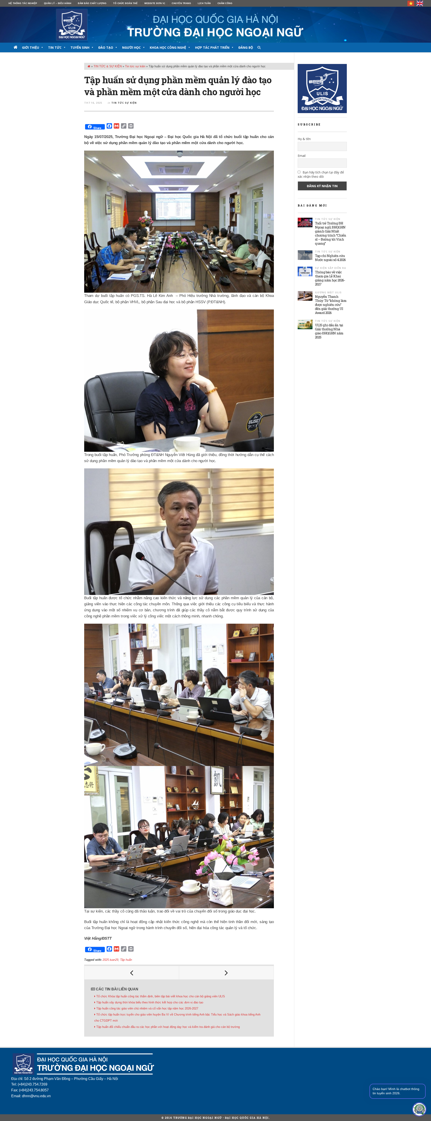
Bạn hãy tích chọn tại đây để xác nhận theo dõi (321, 174)
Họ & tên (304, 139)
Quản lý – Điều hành (57, 3)
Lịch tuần (204, 3)
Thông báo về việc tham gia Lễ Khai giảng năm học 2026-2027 (330, 278)
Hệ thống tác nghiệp (23, 3)
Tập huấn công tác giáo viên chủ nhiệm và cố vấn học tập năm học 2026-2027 (147, 1008)
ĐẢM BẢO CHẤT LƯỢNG (92, 3)
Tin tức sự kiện (135, 66)
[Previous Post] (131, 972)
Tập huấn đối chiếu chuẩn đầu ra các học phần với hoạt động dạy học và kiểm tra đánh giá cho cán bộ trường (168, 1027)
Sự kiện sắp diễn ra (330, 268)
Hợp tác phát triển (212, 47)
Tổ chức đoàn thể (125, 3)
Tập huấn (126, 959)
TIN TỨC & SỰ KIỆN (108, 66)
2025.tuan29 (110, 959)
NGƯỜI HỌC (131, 47)
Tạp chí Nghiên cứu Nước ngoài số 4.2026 (330, 258)
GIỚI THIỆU (30, 47)
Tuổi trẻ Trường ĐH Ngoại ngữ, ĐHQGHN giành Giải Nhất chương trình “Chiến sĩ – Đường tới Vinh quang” (330, 233)
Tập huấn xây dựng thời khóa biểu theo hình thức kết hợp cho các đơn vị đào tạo (149, 1002)
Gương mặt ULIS (328, 292)
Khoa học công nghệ (168, 47)
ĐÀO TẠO (105, 47)
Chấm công (225, 3)
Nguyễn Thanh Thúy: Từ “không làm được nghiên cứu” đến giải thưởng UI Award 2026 (330, 304)
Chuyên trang (181, 3)
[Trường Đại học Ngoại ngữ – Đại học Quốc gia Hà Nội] (215, 25)
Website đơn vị (154, 3)
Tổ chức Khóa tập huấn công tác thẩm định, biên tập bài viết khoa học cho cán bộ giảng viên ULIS (160, 996)
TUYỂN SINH (79, 47)
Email (302, 156)
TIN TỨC (55, 47)
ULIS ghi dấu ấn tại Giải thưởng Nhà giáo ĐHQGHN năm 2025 (329, 331)
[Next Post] (226, 972)
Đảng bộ (245, 47)
